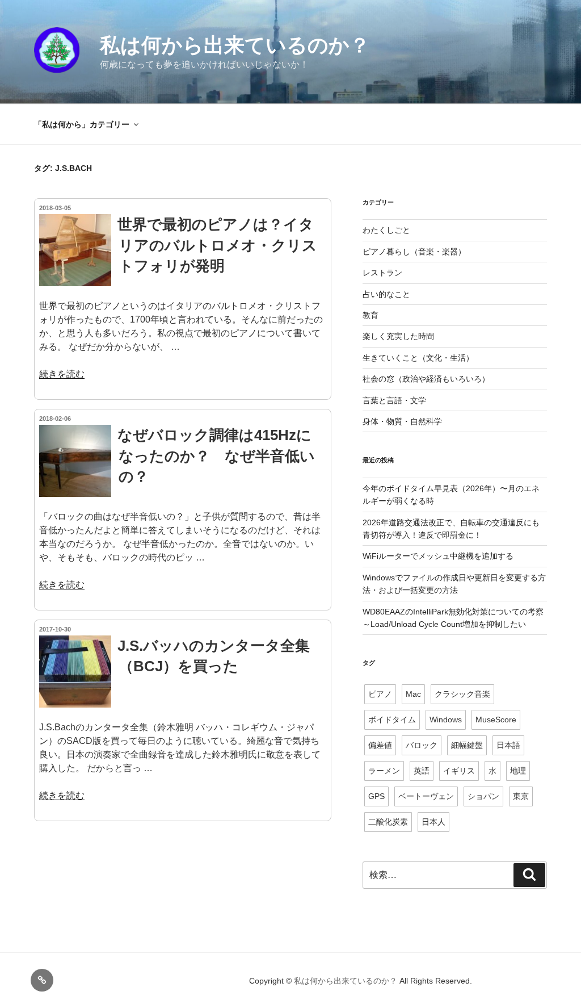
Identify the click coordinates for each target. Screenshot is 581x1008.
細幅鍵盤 (467, 745)
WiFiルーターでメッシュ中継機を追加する (438, 556)
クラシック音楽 (462, 694)
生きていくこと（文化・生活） (418, 357)
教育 (370, 315)
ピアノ (380, 694)
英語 (422, 770)
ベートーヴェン (426, 796)
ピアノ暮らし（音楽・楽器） (414, 251)
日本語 (508, 745)
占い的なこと (386, 294)
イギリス (459, 770)
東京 (521, 796)
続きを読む (62, 374)
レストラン (382, 272)
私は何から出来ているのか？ (235, 45)
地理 (518, 770)
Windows (446, 719)
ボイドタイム (392, 719)
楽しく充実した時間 (398, 336)
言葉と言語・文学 (394, 400)
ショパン (483, 796)
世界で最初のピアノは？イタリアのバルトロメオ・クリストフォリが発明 (217, 245)
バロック (421, 745)
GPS (376, 796)
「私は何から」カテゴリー (81, 124)
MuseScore (495, 719)
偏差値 (380, 745)
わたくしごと (386, 230)
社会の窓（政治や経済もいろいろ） (426, 378)
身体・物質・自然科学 (402, 421)
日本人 (433, 821)
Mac (413, 694)
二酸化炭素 (388, 821)
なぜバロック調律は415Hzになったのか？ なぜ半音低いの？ (216, 455)
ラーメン (384, 770)
